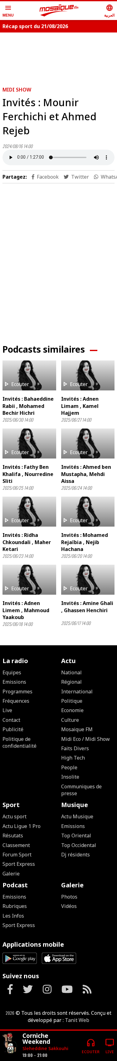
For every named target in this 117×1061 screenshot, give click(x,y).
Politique (71, 700)
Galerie (11, 873)
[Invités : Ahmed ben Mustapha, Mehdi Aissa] (88, 444)
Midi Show (16, 89)
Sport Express (18, 863)
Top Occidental (78, 845)
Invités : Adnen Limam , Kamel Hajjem (80, 405)
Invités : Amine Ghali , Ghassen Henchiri (87, 606)
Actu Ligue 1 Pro (21, 826)
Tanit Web (77, 1020)
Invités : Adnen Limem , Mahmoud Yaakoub (25, 610)
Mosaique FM (77, 729)
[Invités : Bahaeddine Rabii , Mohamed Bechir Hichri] (29, 375)
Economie (72, 710)
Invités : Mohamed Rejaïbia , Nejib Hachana (84, 542)
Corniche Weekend (36, 1038)
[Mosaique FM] (59, 10)
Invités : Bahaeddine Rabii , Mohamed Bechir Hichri (28, 405)
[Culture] (9, 1043)
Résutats (12, 835)
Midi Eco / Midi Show (85, 739)
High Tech (73, 757)
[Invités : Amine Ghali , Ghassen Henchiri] (88, 580)
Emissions (14, 681)
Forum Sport (17, 854)
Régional (71, 681)
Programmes (17, 691)
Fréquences (15, 700)
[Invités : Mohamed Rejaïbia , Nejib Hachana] (88, 512)
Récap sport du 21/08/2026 (35, 26)
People (69, 767)
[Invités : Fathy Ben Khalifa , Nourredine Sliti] (29, 444)
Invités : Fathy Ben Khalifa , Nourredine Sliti (27, 474)
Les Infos (13, 915)
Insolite (70, 776)
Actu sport (14, 816)
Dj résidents (75, 854)
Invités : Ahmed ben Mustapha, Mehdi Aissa (86, 474)
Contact (11, 719)
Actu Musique (77, 816)
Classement (16, 845)
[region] (58, 258)
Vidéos (69, 906)
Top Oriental (76, 835)
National (71, 672)
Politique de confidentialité (19, 742)
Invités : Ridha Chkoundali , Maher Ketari (26, 542)
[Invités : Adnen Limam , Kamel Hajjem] (88, 375)
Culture (70, 719)
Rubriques (14, 906)
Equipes (11, 672)
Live (7, 710)
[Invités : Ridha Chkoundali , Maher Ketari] (29, 512)
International (77, 691)
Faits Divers (75, 748)
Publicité (12, 729)
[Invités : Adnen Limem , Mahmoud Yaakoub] (29, 580)
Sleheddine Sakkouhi (45, 1048)
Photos (69, 896)
